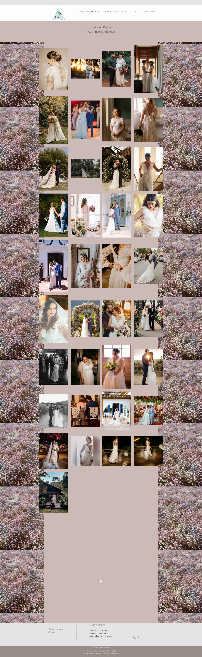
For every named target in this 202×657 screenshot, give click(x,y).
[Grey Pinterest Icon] (139, 637)
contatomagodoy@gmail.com (92, 653)
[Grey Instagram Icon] (134, 637)
